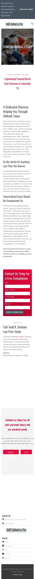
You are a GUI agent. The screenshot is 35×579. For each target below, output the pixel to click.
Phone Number (10, 297)
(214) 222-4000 (9, 523)
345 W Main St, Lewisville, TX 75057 (15, 355)
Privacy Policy (17, 574)
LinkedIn (7, 558)
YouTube (7, 554)
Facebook (8, 546)
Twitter (7, 542)
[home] (12, 24)
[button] (32, 24)
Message (8, 304)
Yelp (6, 550)
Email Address (10, 290)
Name (7, 282)
